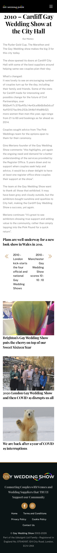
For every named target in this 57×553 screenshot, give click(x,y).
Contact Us (29, 525)
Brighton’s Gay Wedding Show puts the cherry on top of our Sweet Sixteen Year (25, 342)
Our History (28, 39)
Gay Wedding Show (23, 533)
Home (14, 513)
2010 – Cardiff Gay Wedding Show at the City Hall (28, 23)
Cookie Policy (39, 519)
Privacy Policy (18, 519)
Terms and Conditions (34, 513)
